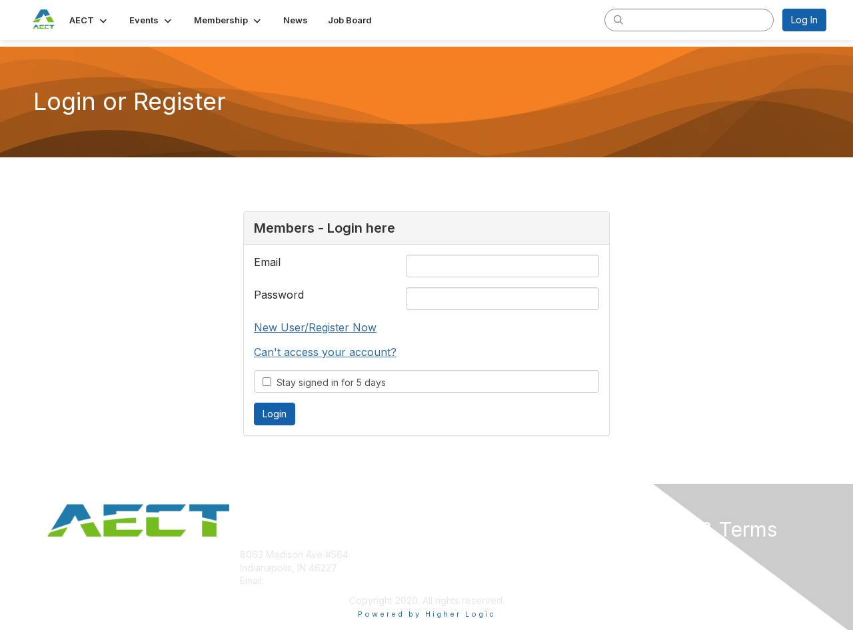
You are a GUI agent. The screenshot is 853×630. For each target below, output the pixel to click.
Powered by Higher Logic (427, 614)
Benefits (450, 567)
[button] (89, 20)
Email (267, 262)
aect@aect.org (299, 580)
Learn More (457, 580)
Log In (804, 19)
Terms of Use (654, 567)
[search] (618, 19)
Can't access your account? (325, 352)
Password (279, 294)
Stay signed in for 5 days (328, 382)
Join (441, 554)
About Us (644, 554)
